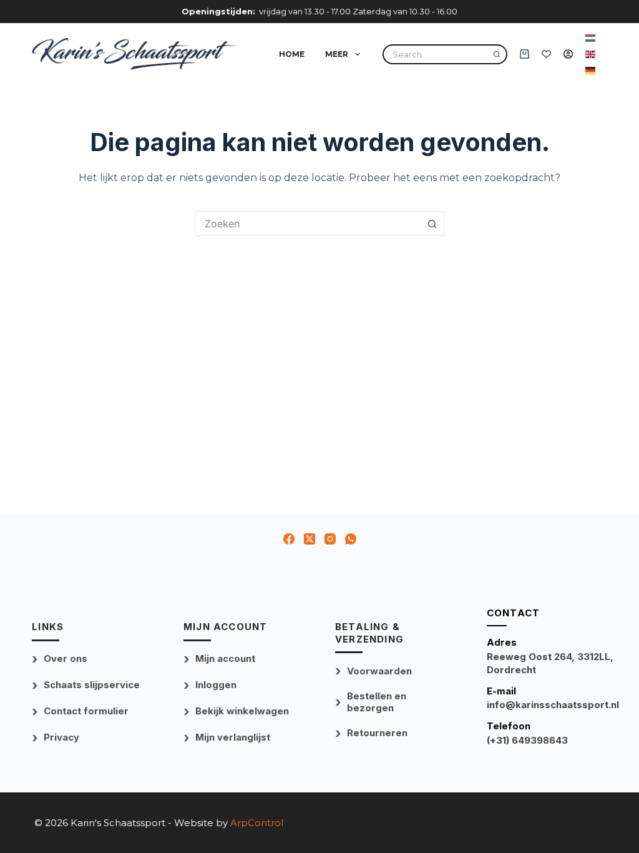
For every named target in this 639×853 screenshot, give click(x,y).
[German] (591, 70)
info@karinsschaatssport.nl (553, 705)
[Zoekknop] (432, 223)
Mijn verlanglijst (232, 737)
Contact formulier (86, 711)
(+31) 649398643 (527, 740)
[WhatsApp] (350, 539)
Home (292, 54)
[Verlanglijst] (546, 54)
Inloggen (216, 685)
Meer (336, 54)
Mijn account (225, 658)
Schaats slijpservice (92, 685)
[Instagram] (330, 539)
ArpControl (256, 823)
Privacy (61, 737)
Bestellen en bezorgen (376, 702)
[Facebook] (289, 539)
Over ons (65, 658)
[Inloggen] (568, 54)
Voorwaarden (379, 671)
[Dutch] (591, 37)
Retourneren (377, 733)
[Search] (497, 54)
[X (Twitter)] (309, 539)
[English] (591, 53)
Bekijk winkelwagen (242, 711)
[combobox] (307, 223)
